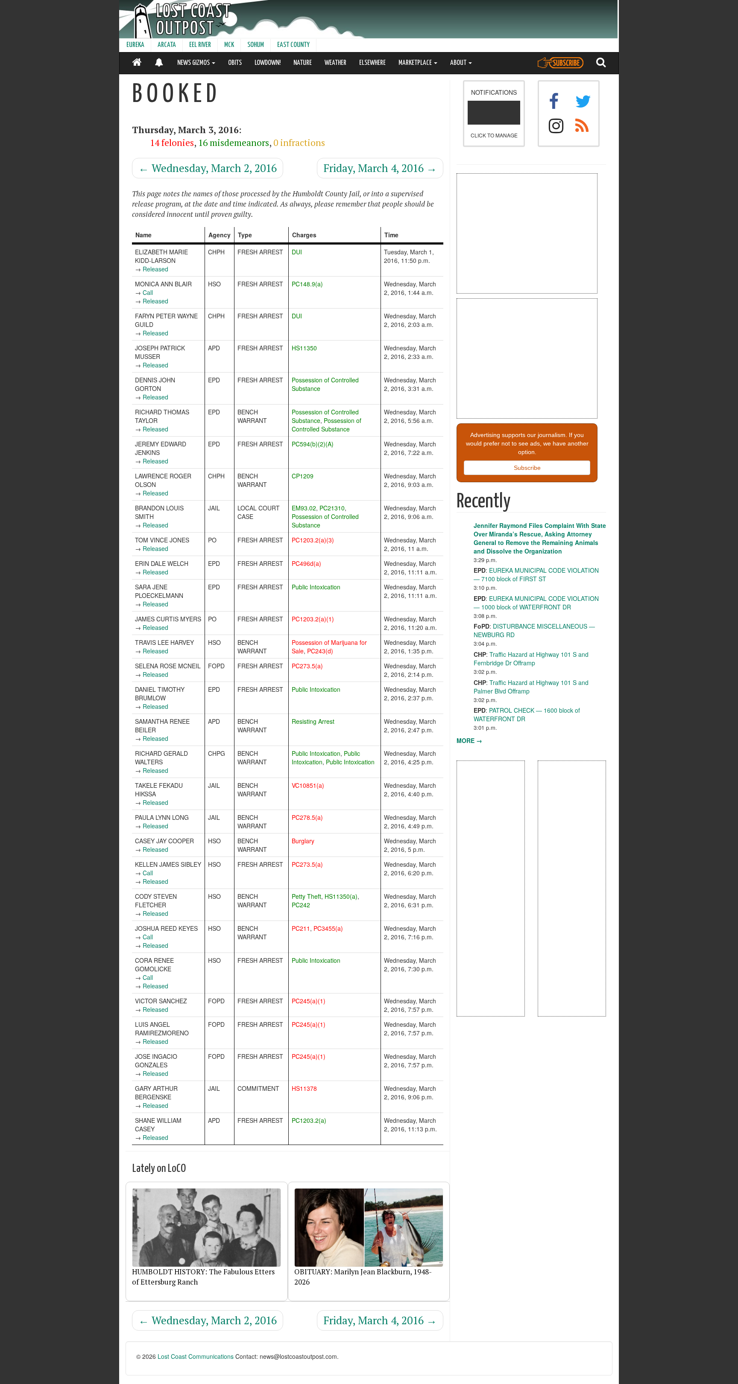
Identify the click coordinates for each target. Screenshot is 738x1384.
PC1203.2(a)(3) (313, 540)
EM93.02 (304, 508)
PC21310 (332, 508)
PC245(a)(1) (308, 1000)
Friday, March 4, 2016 (380, 168)
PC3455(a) (328, 928)
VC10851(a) (308, 785)
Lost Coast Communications (196, 1356)
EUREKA (135, 45)
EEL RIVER (200, 45)
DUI (297, 252)
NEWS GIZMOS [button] (194, 63)
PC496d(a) (306, 563)
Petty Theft (306, 896)
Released (155, 269)
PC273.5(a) (307, 665)
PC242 (301, 904)
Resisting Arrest (313, 721)
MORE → (469, 740)
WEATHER (335, 63)
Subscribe (527, 467)
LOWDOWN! (268, 63)
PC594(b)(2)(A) (313, 444)
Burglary (303, 840)
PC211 (301, 928)
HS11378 (304, 1088)
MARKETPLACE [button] (415, 63)
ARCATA (167, 45)
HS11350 (304, 348)
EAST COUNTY (293, 45)
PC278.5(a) (307, 817)
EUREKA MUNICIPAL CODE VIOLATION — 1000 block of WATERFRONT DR (536, 602)
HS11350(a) (341, 896)
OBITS (235, 63)
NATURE (302, 63)
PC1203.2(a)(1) (313, 619)
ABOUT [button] (459, 63)
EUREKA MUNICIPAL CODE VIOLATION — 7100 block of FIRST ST (536, 574)
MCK (229, 45)
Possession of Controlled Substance (326, 424)
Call (148, 292)
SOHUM (255, 45)
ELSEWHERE (372, 63)
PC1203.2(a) (309, 1120)
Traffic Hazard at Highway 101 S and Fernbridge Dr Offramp (531, 658)
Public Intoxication (316, 587)
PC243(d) (320, 651)
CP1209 (302, 476)
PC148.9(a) (307, 284)
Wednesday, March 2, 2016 (207, 168)
